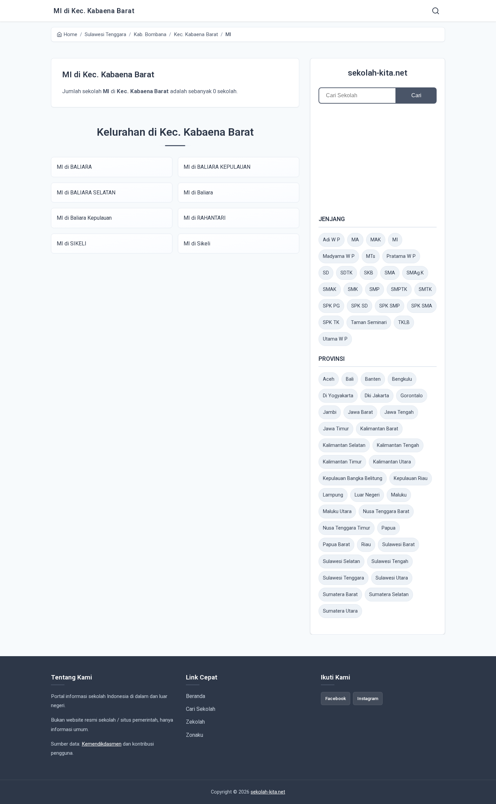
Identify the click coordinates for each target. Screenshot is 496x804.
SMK (353, 289)
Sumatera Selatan (389, 594)
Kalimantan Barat (379, 429)
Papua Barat (336, 544)
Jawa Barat (360, 412)
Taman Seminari (369, 322)
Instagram (367, 698)
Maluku (399, 495)
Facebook (335, 698)
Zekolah (195, 722)
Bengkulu (402, 379)
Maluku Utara (337, 511)
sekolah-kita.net (377, 73)
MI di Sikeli (197, 243)
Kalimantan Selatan (344, 445)
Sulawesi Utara (392, 578)
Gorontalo (412, 396)
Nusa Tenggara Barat (386, 511)
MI (395, 240)
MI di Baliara (198, 192)
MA (355, 240)
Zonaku (194, 735)
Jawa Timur (336, 429)
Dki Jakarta (377, 396)
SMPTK (399, 289)
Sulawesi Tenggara (343, 578)
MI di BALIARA (74, 167)
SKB (368, 273)
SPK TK (331, 322)
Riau (366, 544)
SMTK (425, 289)
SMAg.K (415, 273)
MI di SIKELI (71, 243)
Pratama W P (401, 256)
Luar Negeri (367, 495)
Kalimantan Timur (342, 462)
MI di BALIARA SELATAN (86, 192)
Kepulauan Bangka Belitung (352, 478)
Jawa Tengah (399, 412)
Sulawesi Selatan (341, 561)
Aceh (328, 379)
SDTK (346, 273)
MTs (370, 256)
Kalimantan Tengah (398, 445)
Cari (416, 95)
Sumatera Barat (340, 594)
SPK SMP (389, 306)
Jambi (329, 412)
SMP (374, 289)
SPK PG (331, 306)
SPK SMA (421, 306)
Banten (373, 379)
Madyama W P (339, 256)
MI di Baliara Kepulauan (84, 218)
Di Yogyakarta (338, 396)
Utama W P (335, 339)
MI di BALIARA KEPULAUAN (217, 167)
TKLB (404, 322)
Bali (350, 379)
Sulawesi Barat (398, 544)
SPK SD (359, 306)
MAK (375, 240)
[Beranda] (435, 11)
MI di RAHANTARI (205, 218)
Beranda (195, 696)
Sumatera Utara (340, 611)
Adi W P (331, 240)
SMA (390, 273)
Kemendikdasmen (101, 744)
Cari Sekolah (200, 709)
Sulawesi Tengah (389, 561)
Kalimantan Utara (392, 462)
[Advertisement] (378, 159)
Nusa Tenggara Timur (346, 528)
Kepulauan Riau (411, 478)
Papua (388, 528)
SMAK (329, 289)
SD (326, 273)
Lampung (333, 495)
